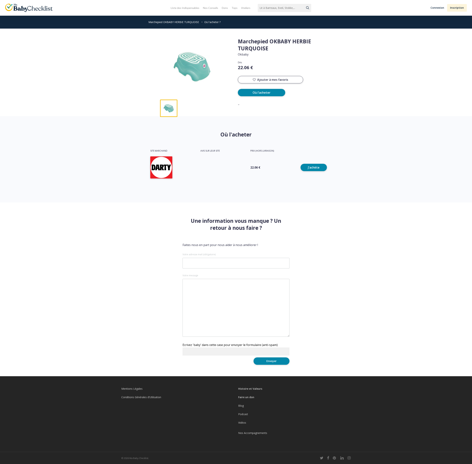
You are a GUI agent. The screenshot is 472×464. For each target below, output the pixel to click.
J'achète (314, 167)
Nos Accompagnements (252, 433)
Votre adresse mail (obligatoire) (199, 254)
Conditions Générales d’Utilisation (141, 397)
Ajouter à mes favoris (272, 80)
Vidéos (242, 422)
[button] (437, 8)
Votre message (190, 275)
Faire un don (246, 397)
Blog (241, 405)
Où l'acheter (261, 93)
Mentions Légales (132, 388)
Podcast (243, 414)
